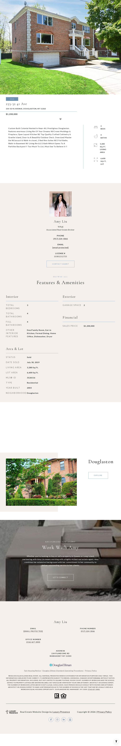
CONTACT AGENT (60, 264)
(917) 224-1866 (60, 239)
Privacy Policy (91, 671)
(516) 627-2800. (94, 689)
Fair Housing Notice (32, 671)
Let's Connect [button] (60, 577)
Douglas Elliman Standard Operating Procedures (63, 671)
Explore (98, 475)
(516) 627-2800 (33, 642)
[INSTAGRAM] (57, 719)
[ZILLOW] (70, 719)
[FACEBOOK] (51, 719)
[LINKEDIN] (63, 719)
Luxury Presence (61, 712)
